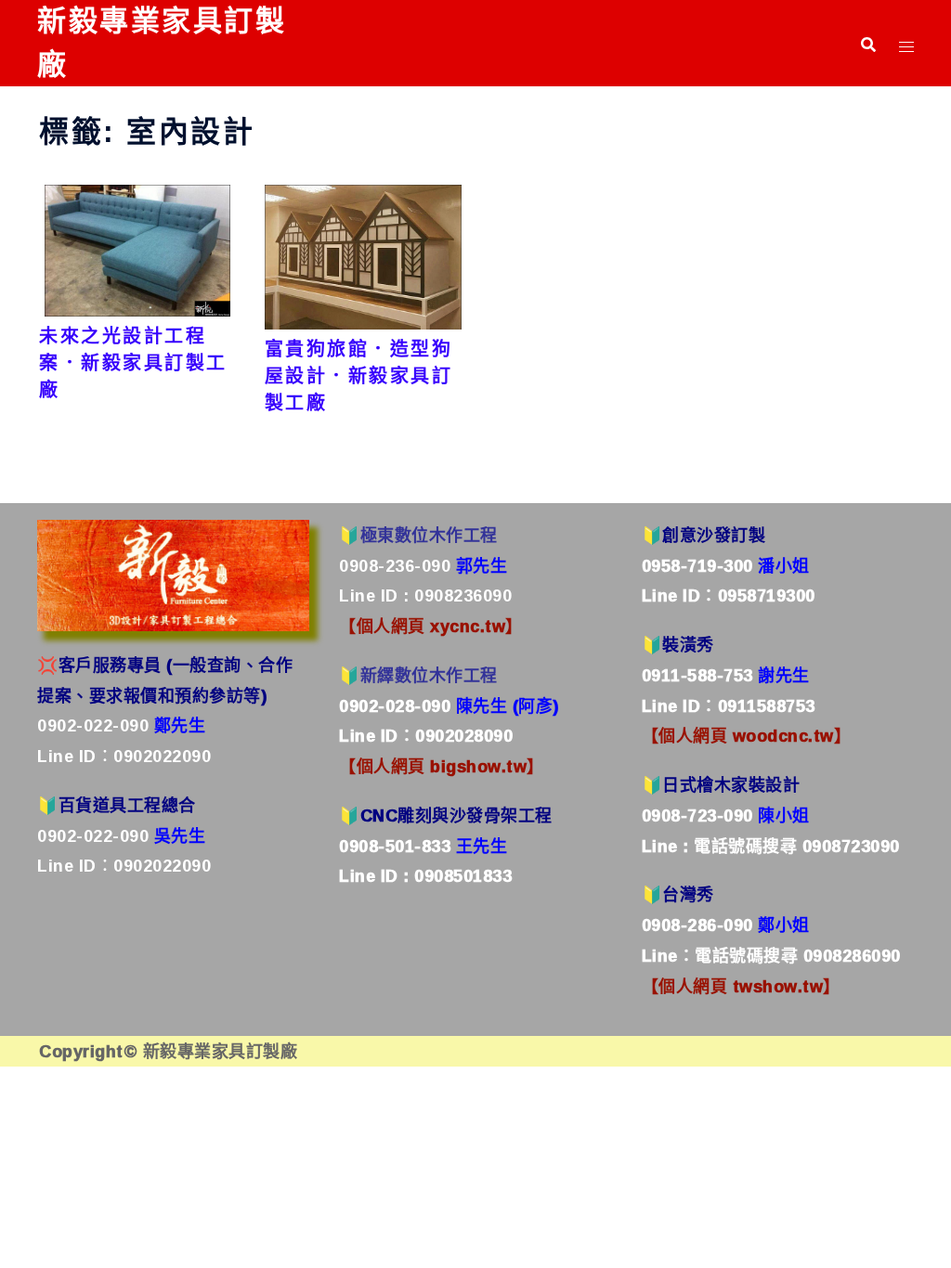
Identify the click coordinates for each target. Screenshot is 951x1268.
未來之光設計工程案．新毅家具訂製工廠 (133, 363)
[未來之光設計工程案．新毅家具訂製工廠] (137, 249)
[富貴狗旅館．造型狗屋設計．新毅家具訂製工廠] (363, 255)
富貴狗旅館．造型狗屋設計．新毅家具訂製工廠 (359, 376)
